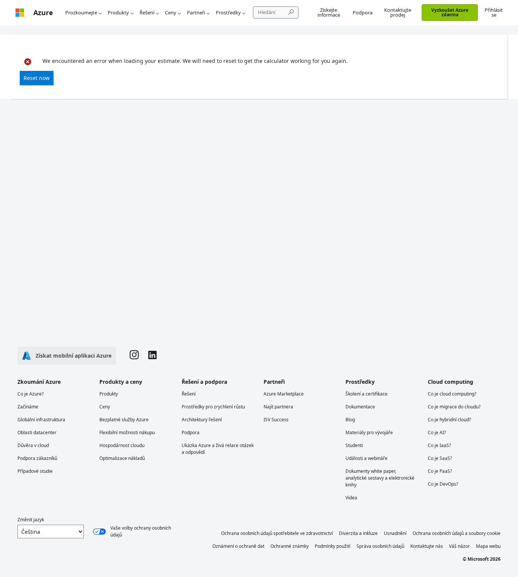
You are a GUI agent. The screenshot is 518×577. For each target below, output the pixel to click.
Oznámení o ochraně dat (238, 546)
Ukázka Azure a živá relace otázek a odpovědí (218, 448)
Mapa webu (488, 546)
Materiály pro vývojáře (369, 432)
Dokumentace (360, 406)
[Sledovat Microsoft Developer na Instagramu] (134, 355)
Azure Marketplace (284, 394)
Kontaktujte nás (426, 546)
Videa (351, 497)
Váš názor (459, 546)
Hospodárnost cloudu (121, 445)
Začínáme (27, 406)
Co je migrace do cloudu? (454, 406)
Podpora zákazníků (37, 458)
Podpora (362, 12)
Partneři (196, 12)
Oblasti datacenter (37, 432)
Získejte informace (328, 12)
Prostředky (228, 12)
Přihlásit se (494, 12)
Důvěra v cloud (33, 445)
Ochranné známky (289, 546)
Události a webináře (366, 458)
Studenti (354, 445)
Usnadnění (395, 533)
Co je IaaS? (439, 445)
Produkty (118, 12)
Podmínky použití (332, 546)
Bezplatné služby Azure (124, 419)
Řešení (147, 12)
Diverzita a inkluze (358, 533)
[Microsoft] (19, 12)
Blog (350, 419)
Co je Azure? (30, 394)
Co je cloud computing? (452, 394)
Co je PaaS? (440, 471)
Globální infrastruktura (41, 419)
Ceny (170, 12)
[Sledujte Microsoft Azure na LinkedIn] (152, 356)
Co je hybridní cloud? (449, 419)
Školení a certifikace (366, 394)
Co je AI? (437, 432)
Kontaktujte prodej (397, 12)
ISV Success (276, 419)
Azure (43, 12)
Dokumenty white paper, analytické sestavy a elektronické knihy (379, 478)
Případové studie (35, 471)
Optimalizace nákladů (122, 458)
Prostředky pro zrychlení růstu (213, 406)
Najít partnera (278, 406)
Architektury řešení (202, 419)
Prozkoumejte (81, 12)
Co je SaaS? (440, 458)
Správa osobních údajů (380, 546)
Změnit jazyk (30, 519)
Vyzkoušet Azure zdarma (449, 12)
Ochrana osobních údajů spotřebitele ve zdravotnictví (277, 533)
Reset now (37, 77)
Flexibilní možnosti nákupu (127, 432)
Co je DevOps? (443, 484)
